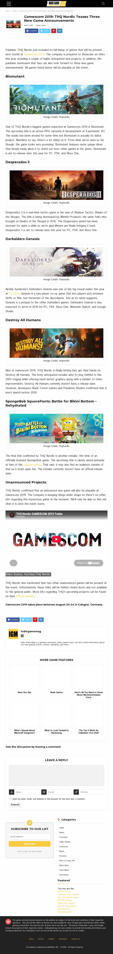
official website (25, 596)
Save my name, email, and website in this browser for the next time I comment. (48, 799)
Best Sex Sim (24, 692)
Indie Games (65, 842)
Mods (62, 851)
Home (8, 11)
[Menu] (9, 3)
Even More (64, 870)
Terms (31, 939)
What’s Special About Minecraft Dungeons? (24, 731)
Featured (64, 846)
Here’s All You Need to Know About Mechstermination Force (88, 695)
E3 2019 (14, 294)
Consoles (64, 837)
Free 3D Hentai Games (68, 897)
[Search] (103, 3)
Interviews (64, 874)
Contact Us (76, 939)
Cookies (51, 939)
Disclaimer (63, 939)
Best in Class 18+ (67, 860)
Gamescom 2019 (34, 55)
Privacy (41, 939)
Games (14, 11)
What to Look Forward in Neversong (56, 731)
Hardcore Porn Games (68, 894)
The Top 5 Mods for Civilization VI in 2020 (88, 731)
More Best (64, 865)
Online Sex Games (66, 903)
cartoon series (32, 465)
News (43, 25)
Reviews (63, 856)
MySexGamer (64, 909)
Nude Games (56, 692)
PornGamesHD (65, 911)
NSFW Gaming (64, 900)
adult (62, 827)
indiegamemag (31, 631)
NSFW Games (64, 891)
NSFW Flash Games (67, 906)
